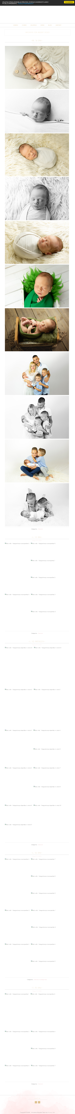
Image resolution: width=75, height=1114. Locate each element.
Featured (40, 529)
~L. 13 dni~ (36, 537)
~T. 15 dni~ (36, 988)
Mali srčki (37, 12)
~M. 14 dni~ (37, 40)
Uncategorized (43, 979)
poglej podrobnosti (25, 3)
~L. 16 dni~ (37, 853)
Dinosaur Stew (51, 1112)
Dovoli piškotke (69, 2)
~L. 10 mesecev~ (36, 641)
